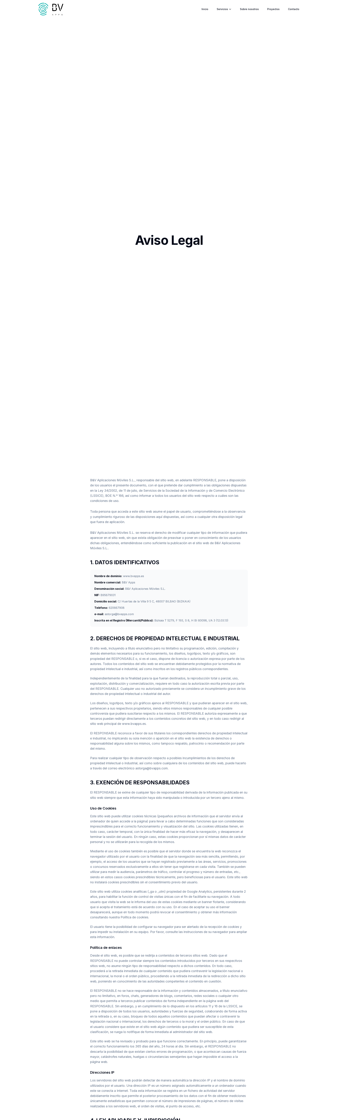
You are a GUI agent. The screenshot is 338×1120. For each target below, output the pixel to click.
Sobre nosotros (249, 9)
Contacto (293, 9)
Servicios (222, 9)
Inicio (205, 9)
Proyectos (273, 9)
